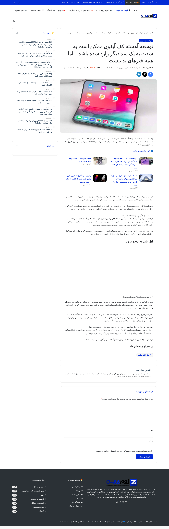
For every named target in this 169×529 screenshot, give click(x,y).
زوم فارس (148, 33)
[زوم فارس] (149, 16)
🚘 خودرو (61, 10)
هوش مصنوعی (38, 507)
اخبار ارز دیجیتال (77, 494)
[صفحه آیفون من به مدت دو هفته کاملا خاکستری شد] (100, 161)
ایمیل (151, 441)
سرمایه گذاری (77, 502)
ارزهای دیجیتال (39, 487)
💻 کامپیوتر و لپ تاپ (104, 10)
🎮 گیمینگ (51, 10)
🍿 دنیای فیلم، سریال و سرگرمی (81, 10)
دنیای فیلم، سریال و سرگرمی (33, 491)
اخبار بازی (79, 491)
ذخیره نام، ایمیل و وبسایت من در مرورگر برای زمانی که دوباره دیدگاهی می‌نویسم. (123, 451)
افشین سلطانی (146, 68)
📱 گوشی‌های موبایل (123, 10)
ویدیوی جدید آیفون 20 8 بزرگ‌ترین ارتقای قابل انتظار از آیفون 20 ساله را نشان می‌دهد (78, 179)
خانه (135, 10)
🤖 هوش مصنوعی (20, 10)
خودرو (42, 495)
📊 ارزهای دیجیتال (37, 10)
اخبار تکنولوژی (144, 355)
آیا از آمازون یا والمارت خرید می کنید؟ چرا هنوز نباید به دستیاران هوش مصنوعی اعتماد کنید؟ (92, 2)
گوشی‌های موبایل (137, 33)
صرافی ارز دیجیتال (76, 506)
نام (152, 430)
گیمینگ (41, 511)
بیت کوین (79, 498)
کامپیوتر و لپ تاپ (37, 499)
